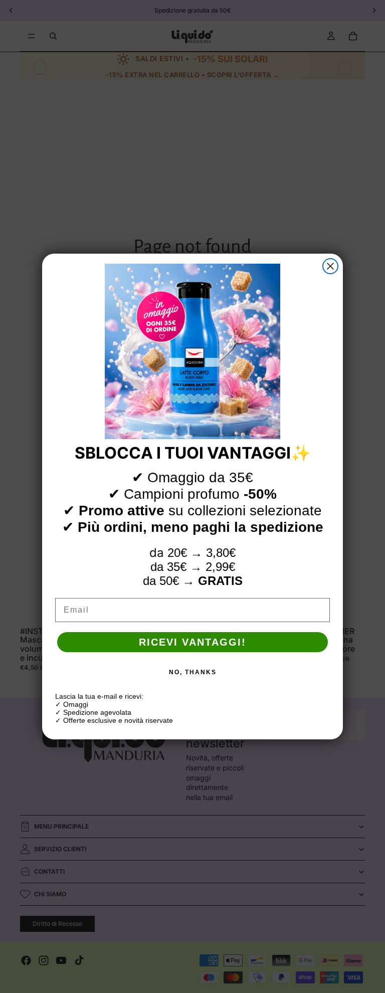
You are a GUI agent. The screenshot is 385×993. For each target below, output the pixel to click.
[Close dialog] (330, 266)
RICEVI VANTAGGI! (192, 642)
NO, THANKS (193, 672)
